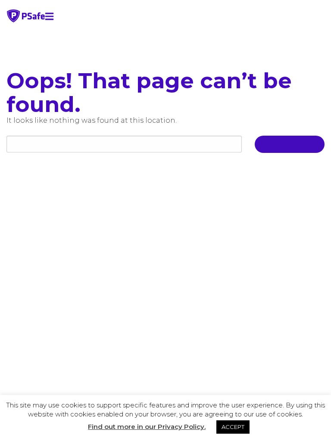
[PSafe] (25, 20)
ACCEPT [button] (233, 426)
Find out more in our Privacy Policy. (147, 426)
